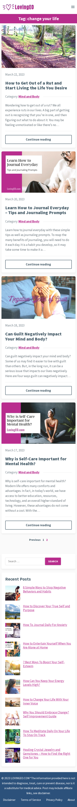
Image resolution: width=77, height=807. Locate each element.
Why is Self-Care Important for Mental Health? (36, 461)
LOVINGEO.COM (20, 778)
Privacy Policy (54, 800)
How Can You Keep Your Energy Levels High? (43, 683)
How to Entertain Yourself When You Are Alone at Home (47, 645)
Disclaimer (9, 800)
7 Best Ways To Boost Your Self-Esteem (44, 664)
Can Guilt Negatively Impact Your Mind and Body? (33, 336)
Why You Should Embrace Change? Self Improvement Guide (46, 714)
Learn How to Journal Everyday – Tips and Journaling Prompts (37, 210)
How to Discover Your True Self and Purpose (46, 608)
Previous (35, 540)
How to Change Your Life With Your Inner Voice (46, 701)
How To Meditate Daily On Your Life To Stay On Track (46, 733)
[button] (73, 8)
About (71, 800)
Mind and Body (29, 96)
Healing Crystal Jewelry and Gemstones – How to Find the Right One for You (46, 753)
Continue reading (38, 139)
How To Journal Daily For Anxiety (45, 625)
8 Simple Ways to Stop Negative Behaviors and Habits (44, 589)
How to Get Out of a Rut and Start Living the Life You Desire (36, 85)
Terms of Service (31, 800)
